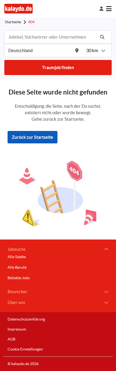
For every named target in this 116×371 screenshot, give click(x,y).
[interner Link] (18, 8)
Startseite (13, 22)
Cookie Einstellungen (25, 349)
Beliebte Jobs (19, 278)
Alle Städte (17, 257)
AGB (11, 339)
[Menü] (109, 8)
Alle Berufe (17, 267)
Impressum (17, 329)
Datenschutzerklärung (26, 319)
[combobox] (51, 37)
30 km (92, 50)
